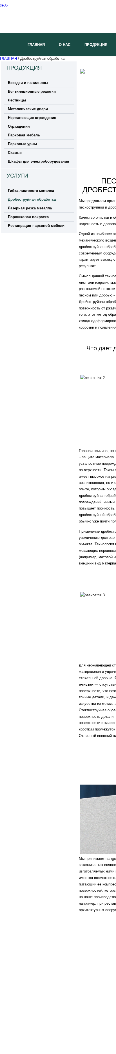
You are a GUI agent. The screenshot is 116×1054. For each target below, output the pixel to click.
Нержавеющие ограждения (32, 118)
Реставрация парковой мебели (36, 225)
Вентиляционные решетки (32, 91)
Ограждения (19, 126)
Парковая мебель (24, 135)
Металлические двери (28, 109)
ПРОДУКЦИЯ (95, 45)
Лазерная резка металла (30, 208)
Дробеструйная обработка (32, 199)
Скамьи (15, 152)
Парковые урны (22, 144)
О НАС (64, 45)
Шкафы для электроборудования (38, 161)
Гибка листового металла (31, 191)
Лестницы (17, 100)
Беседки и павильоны (28, 83)
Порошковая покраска (28, 217)
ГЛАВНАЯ (36, 45)
